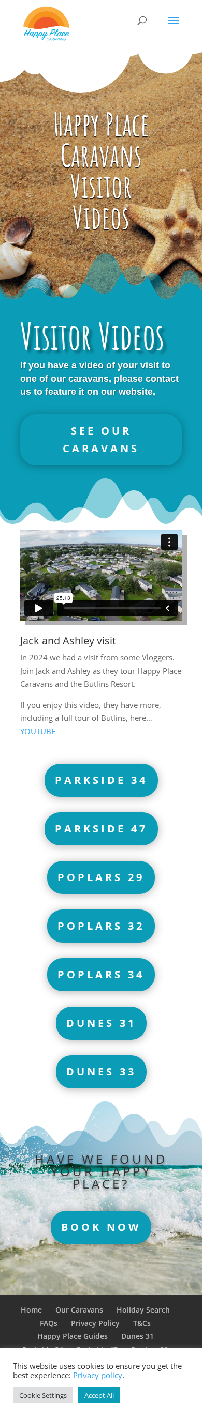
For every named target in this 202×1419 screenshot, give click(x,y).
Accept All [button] (99, 1395)
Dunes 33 (101, 1071)
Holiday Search (143, 1310)
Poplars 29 (101, 877)
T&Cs (142, 1323)
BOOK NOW (101, 1227)
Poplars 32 (101, 926)
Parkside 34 (101, 780)
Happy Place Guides (72, 1336)
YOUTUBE (37, 731)
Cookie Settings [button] (43, 1395)
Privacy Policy (95, 1323)
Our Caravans (79, 1310)
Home (31, 1310)
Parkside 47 (101, 829)
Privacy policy (97, 1375)
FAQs (48, 1323)
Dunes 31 (101, 1023)
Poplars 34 (101, 974)
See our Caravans (101, 439)
